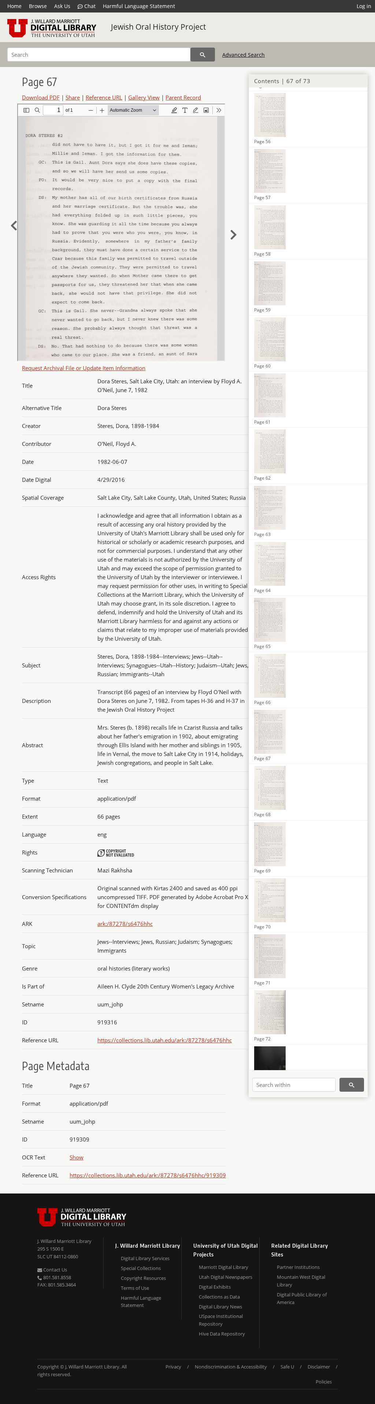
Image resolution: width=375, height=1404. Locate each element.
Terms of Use (135, 1288)
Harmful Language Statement (139, 6)
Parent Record (183, 97)
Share (73, 97)
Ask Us (62, 6)
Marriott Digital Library (223, 1267)
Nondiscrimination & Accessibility (231, 1366)
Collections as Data (219, 1296)
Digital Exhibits (215, 1287)
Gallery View (144, 97)
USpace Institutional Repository (221, 1320)
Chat (89, 6)
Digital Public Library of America (302, 1298)
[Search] (202, 55)
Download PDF (41, 97)
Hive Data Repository (222, 1333)
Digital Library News (220, 1306)
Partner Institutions (298, 1267)
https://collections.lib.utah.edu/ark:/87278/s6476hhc (164, 1040)
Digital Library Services (145, 1258)
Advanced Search (243, 54)
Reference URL (104, 97)
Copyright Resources (143, 1278)
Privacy (173, 1366)
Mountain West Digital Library (301, 1281)
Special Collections (141, 1268)
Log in (364, 6)
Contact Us (54, 1269)
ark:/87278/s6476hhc (125, 923)
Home (14, 6)
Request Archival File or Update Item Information (83, 368)
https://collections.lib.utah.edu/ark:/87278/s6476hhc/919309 (148, 1175)
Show (76, 1157)
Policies (324, 1381)
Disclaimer (319, 1366)
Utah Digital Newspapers (225, 1277)
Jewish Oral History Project (158, 27)
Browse (38, 6)
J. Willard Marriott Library (64, 1241)
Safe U (287, 1366)
